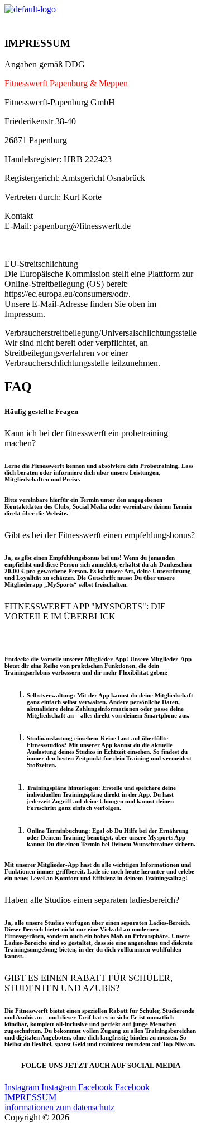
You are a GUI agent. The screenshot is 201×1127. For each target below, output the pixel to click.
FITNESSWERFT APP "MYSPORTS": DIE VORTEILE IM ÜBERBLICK (85, 611)
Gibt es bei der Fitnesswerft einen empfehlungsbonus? (99, 535)
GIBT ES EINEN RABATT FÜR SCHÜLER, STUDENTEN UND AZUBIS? (88, 983)
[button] (100, 20)
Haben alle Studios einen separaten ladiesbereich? (91, 900)
